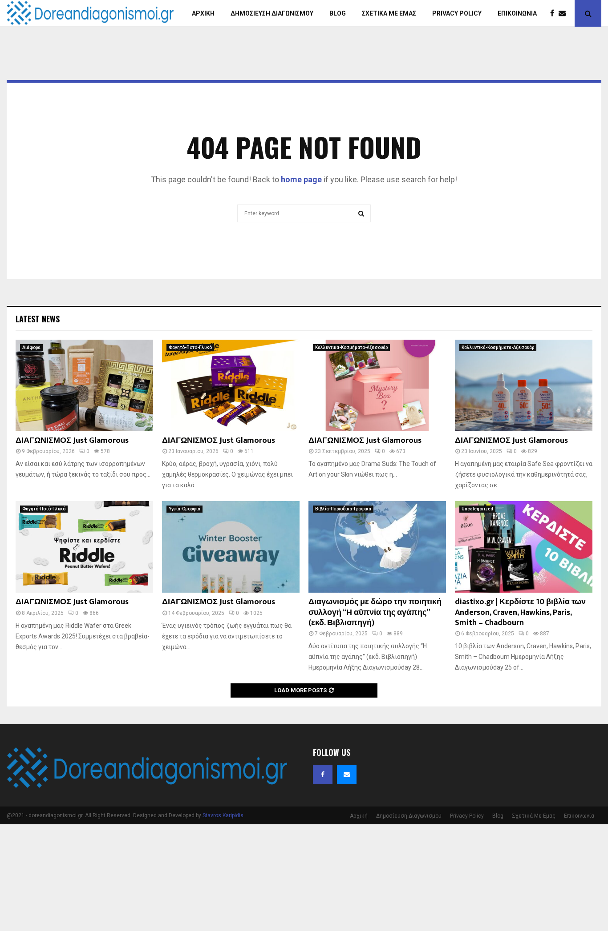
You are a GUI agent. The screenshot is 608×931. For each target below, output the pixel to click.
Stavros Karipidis (223, 815)
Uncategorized (477, 508)
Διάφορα (31, 347)
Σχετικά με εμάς (389, 13)
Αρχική (203, 13)
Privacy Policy (457, 13)
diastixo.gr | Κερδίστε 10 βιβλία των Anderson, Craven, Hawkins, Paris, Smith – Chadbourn (520, 612)
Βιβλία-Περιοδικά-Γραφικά (343, 508)
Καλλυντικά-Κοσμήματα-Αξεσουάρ (351, 347)
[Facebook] (554, 13)
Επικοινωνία (517, 13)
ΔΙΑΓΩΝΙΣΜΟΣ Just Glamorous (72, 440)
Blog (337, 13)
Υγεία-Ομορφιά (184, 508)
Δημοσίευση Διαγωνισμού (272, 13)
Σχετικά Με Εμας (533, 816)
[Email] (564, 13)
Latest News (38, 319)
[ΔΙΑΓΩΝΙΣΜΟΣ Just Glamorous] (84, 385)
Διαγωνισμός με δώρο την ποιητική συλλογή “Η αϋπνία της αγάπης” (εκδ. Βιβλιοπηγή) (375, 612)
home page (301, 179)
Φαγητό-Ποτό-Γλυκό (190, 347)
